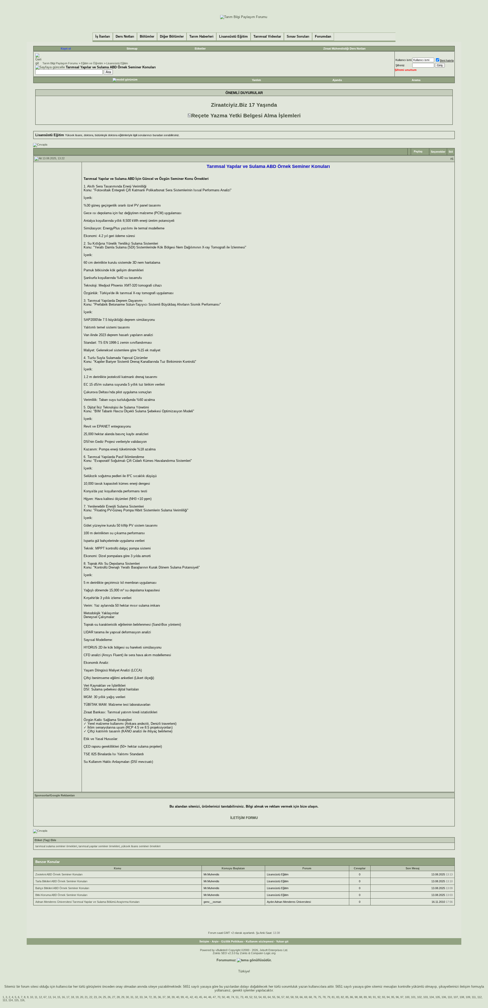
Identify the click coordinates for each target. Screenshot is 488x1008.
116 (22, 1000)
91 (374, 997)
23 (95, 997)
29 (122, 997)
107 (455, 997)
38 (168, 997)
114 (10, 1000)
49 (246, 997)
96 (397, 997)
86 (351, 997)
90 (369, 997)
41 (186, 997)
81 (333, 997)
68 (310, 997)
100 (407, 997)
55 (273, 997)
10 (31, 997)
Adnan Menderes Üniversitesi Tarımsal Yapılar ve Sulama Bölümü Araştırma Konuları (87, 901)
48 (228, 997)
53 (255, 997)
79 (328, 997)
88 (360, 997)
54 (260, 997)
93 (383, 997)
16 (63, 997)
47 (214, 997)
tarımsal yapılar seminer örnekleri (99, 846)
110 (450, 997)
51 (237, 997)
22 (90, 997)
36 (159, 997)
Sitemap (132, 48)
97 (401, 997)
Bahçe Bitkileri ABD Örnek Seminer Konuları (62, 888)
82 (342, 997)
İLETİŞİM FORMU (244, 818)
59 (296, 997)
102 (419, 997)
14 (54, 997)
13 (49, 997)
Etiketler (200, 48)
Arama (416, 80)
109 (468, 997)
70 (218, 997)
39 (173, 997)
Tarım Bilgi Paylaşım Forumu (60, 63)
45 (200, 997)
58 (292, 997)
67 (45, 997)
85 (346, 997)
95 (392, 997)
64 (269, 997)
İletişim (204, 941)
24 (99, 997)
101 (413, 997)
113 (5, 1000)
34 (145, 997)
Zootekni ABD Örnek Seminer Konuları (59, 874)
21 (86, 997)
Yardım (256, 80)
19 (77, 997)
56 (278, 997)
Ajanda (337, 80)
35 (154, 997)
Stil (451, 151)
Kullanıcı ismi (403, 59)
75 (319, 997)
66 (301, 997)
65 (264, 997)
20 (81, 997)
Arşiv (215, 941)
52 (250, 997)
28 (118, 997)
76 (314, 997)
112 (479, 997)
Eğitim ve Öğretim (92, 63)
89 (365, 997)
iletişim (465, 986)
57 (282, 997)
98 (356, 997)
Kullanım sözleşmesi (259, 941)
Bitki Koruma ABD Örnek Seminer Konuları (61, 894)
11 (36, 997)
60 (287, 997)
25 (104, 997)
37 (163, 997)
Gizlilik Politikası (232, 941)
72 (150, 997)
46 (209, 997)
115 (16, 1000)
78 (324, 997)
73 (241, 997)
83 (337, 997)
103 (425, 997)
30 (127, 997)
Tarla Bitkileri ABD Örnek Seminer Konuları (61, 881)
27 (113, 997)
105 (437, 997)
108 (462, 997)
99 (182, 997)
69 (305, 997)
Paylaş (418, 151)
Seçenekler (438, 151)
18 (72, 997)
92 (378, 997)
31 (131, 997)
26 (109, 997)
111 (474, 997)
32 (136, 997)
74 (232, 997)
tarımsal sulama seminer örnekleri (56, 846)
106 (443, 997)
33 (141, 997)
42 (191, 997)
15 (58, 997)
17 (67, 997)
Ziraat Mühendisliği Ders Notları (344, 48)
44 (205, 997)
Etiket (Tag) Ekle (45, 840)
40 (177, 997)
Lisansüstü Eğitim (117, 63)
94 (388, 997)
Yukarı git (282, 941)
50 (223, 997)
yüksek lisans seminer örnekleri (140, 846)
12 (40, 997)
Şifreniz (400, 65)
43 (195, 997)
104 (431, 997)
